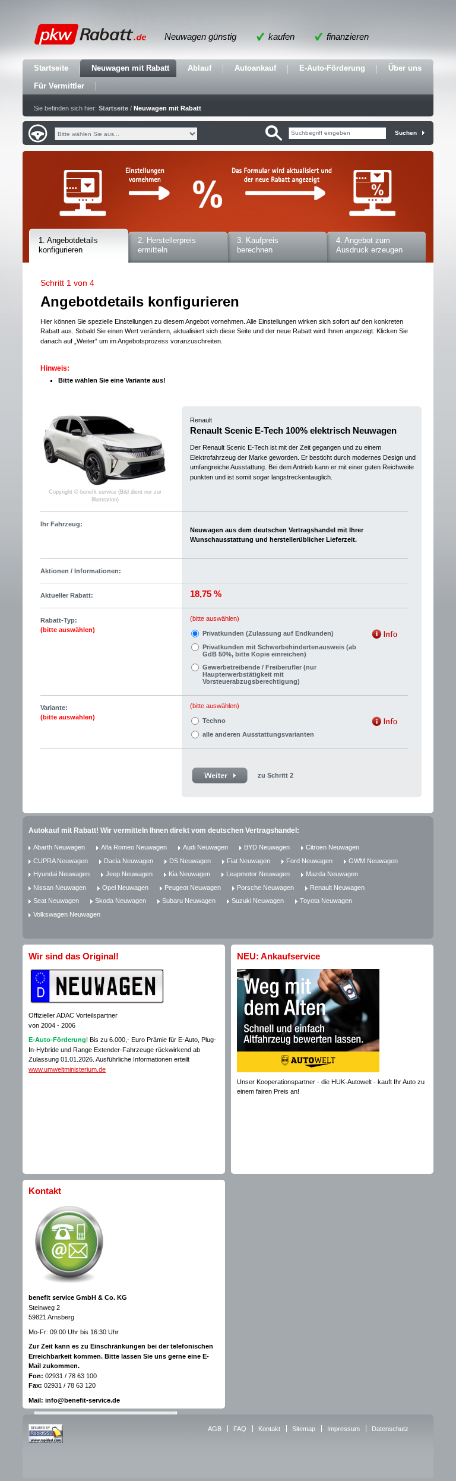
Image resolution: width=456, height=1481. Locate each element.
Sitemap (303, 1428)
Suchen (406, 133)
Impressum (343, 1428)
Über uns (405, 68)
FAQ (239, 1428)
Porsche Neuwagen (265, 887)
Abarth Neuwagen (59, 847)
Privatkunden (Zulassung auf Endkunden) (268, 633)
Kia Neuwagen (189, 873)
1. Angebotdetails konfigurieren (68, 245)
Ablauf (199, 68)
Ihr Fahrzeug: (61, 524)
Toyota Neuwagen (326, 900)
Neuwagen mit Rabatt (130, 68)
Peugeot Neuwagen (192, 887)
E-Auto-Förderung (332, 68)
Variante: (67, 712)
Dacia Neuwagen (128, 860)
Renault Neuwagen (337, 887)
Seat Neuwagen (56, 900)
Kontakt (269, 1428)
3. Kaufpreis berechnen (257, 245)
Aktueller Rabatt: (66, 595)
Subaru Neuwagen (189, 900)
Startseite (51, 68)
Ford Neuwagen (309, 860)
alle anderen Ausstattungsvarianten (258, 734)
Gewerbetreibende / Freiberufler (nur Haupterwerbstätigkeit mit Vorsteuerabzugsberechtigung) (259, 674)
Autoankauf (255, 68)
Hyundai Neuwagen (61, 873)
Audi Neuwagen (205, 847)
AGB (214, 1428)
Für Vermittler (59, 85)
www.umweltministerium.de (67, 1069)
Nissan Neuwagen (59, 887)
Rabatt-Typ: (67, 625)
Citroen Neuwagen (332, 847)
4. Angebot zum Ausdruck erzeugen (369, 245)
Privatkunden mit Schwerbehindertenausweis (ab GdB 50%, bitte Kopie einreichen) (279, 650)
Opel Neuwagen (125, 887)
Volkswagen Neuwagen (66, 914)
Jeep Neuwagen (129, 873)
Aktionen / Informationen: (80, 570)
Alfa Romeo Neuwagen (134, 847)
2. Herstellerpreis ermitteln (167, 245)
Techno (214, 720)
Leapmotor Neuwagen (258, 873)
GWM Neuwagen (373, 860)
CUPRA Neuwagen (60, 860)
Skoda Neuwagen (120, 900)
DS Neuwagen (190, 860)
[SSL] (45, 1440)
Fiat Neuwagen (248, 860)
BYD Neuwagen (267, 847)
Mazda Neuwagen (332, 873)
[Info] (384, 635)
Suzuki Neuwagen (258, 900)
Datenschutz (390, 1428)
